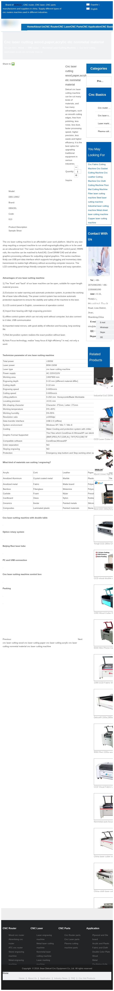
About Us (32, 978)
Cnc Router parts (72, 935)
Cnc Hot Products (87, 978)
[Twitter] (75, 5)
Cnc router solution (104, 108)
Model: (12, 191)
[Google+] (70, 9)
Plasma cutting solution (104, 131)
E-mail (102, 322)
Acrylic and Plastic (100, 943)
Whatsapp (104, 327)
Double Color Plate (101, 952)
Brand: (12, 202)
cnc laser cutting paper (35, 643)
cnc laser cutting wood (13, 643)
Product (101, 81)
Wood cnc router (16, 935)
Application (45, 978)
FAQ (73, 978)
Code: (11, 214)
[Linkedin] (80, 5)
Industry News (60, 978)
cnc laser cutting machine (39, 646)
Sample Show (15, 230)
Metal (95, 960)
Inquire (68, 180)
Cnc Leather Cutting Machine (98, 176)
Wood (95, 956)
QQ (101, 337)
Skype (102, 332)
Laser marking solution (104, 123)
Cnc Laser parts (71, 939)
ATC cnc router (16, 947)
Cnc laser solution (104, 115)
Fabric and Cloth (100, 947)
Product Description (18, 227)
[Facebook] (70, 5)
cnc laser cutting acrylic (57, 643)
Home (21, 978)
